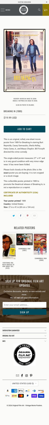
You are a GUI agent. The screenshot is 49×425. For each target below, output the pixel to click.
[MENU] (1, 10)
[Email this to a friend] (34, 216)
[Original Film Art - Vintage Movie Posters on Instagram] (27, 375)
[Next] (43, 61)
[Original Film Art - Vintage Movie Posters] (23, 10)
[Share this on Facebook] (21, 216)
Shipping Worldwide (24, 2)
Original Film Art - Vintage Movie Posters (27, 405)
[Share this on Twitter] (14, 216)
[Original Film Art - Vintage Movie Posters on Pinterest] (31, 375)
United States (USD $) (23, 383)
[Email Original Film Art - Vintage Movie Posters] (18, 375)
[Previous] (6, 61)
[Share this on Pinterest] (27, 216)
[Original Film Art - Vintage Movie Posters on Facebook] (22, 375)
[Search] (39, 10)
